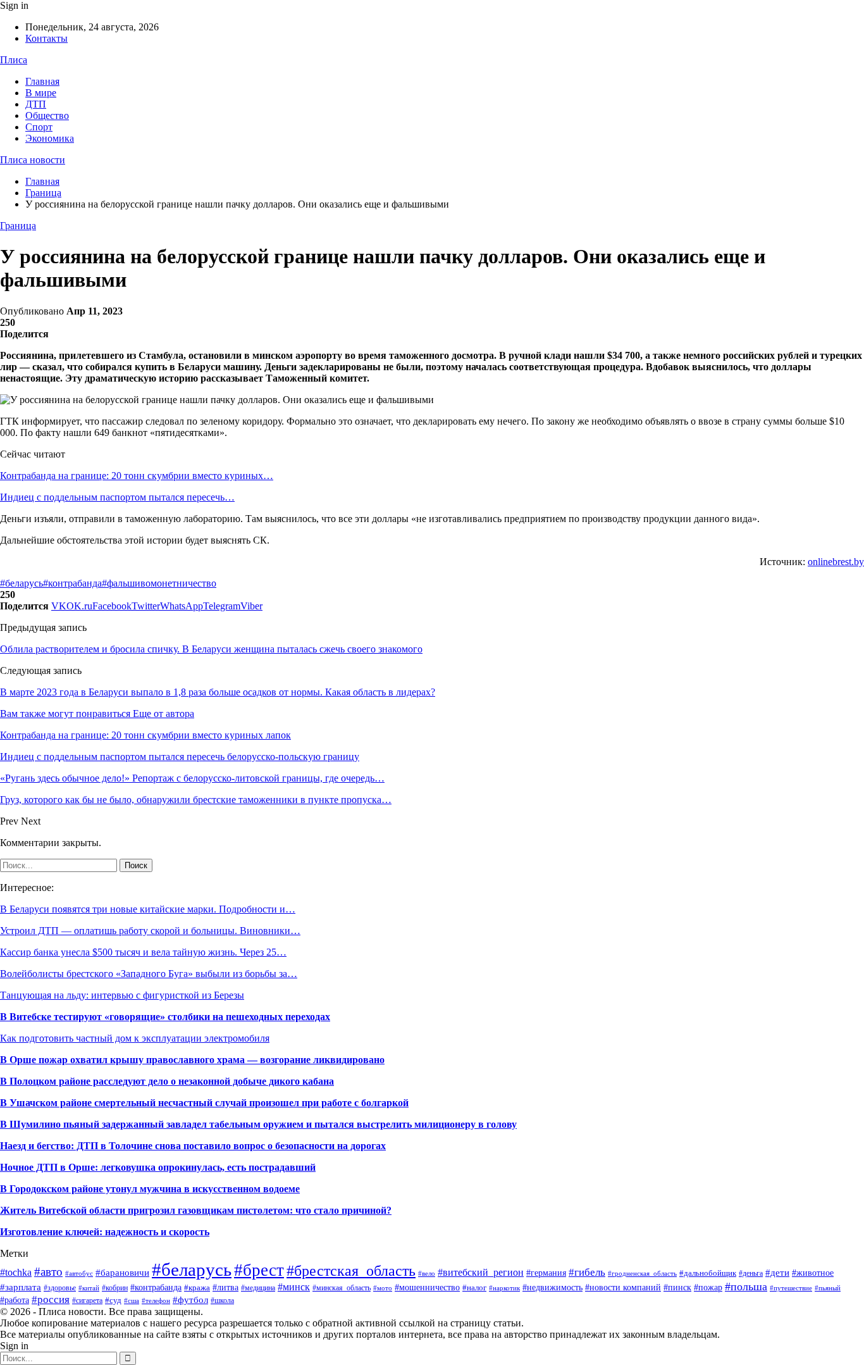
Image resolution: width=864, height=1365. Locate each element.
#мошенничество (427, 1287)
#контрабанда (72, 583)
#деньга (751, 1273)
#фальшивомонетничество (159, 583)
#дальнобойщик (707, 1273)
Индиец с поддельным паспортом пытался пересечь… (117, 497)
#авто (48, 1271)
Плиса (13, 59)
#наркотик (504, 1288)
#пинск (677, 1287)
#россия (51, 1299)
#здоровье (60, 1287)
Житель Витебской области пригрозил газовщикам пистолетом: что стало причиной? (196, 1210)
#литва (225, 1287)
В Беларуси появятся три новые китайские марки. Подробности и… (147, 909)
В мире (40, 92)
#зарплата (20, 1286)
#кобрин (115, 1287)
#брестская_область (351, 1270)
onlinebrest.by (836, 561)
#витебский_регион (481, 1272)
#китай (88, 1288)
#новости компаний (623, 1287)
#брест (259, 1270)
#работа (14, 1300)
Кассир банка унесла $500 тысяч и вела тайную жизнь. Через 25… (143, 952)
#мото (382, 1288)
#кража (197, 1287)
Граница (18, 225)
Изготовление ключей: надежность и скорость (104, 1231)
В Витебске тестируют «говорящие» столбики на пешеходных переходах (165, 1016)
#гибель (587, 1272)
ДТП (35, 104)
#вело (426, 1273)
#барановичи (122, 1273)
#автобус (79, 1273)
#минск (294, 1286)
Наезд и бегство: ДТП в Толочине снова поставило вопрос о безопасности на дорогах (193, 1145)
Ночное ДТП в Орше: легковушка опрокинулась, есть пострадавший (158, 1167)
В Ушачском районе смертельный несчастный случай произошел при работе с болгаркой (204, 1102)
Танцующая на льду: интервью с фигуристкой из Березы (122, 995)
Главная (42, 81)
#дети (777, 1273)
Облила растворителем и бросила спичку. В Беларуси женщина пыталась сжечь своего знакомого (211, 649)
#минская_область (341, 1287)
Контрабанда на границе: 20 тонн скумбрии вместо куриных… (136, 475)
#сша (131, 1300)
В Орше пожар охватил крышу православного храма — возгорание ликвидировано (192, 1059)
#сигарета (87, 1300)
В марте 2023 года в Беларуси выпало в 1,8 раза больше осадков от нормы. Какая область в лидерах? (217, 692)
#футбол (190, 1300)
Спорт (38, 127)
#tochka (16, 1272)
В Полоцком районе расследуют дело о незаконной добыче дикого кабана (167, 1081)
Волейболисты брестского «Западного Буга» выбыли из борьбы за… (148, 973)
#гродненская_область (642, 1273)
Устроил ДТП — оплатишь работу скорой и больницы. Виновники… (150, 930)
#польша (746, 1286)
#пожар (708, 1287)
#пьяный (828, 1288)
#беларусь (21, 583)
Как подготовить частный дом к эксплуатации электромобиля (134, 1038)
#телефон (156, 1300)
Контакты (46, 38)
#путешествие (791, 1288)
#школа (222, 1300)
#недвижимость (552, 1287)
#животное (813, 1273)
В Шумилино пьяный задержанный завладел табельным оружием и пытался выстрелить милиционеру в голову (258, 1124)
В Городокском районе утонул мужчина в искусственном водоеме (150, 1188)
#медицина (258, 1287)
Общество (47, 115)
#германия (546, 1273)
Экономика (49, 138)
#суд (113, 1300)
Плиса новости (32, 159)
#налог (474, 1287)
